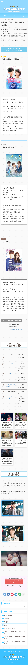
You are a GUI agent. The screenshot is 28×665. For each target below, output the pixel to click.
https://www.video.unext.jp (14, 329)
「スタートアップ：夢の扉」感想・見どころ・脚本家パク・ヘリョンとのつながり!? (7, 425)
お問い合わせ (21, 651)
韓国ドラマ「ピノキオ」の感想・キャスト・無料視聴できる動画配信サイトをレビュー (7, 444)
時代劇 (6, 622)
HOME (4, 15)
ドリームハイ (9, 358)
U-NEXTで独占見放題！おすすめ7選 (14, 632)
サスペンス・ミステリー (11, 628)
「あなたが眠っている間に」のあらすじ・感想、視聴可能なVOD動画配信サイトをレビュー (7, 461)
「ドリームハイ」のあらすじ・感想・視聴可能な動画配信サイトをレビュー (20, 443)
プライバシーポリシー (12, 651)
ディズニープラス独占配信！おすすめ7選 (14, 637)
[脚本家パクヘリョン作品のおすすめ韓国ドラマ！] (15, 594)
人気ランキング (14, 15)
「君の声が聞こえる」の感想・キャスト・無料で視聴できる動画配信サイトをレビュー (20, 425)
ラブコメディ (8, 615)
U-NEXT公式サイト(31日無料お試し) (14, 581)
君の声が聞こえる (10, 363)
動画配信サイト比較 (23, 15)
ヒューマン (7, 625)
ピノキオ (8, 373)
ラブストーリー (8, 619)
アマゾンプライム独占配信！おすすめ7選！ (14, 642)
